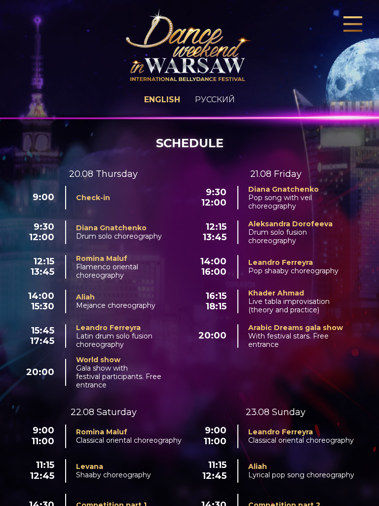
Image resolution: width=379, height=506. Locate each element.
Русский (215, 99)
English (162, 99)
